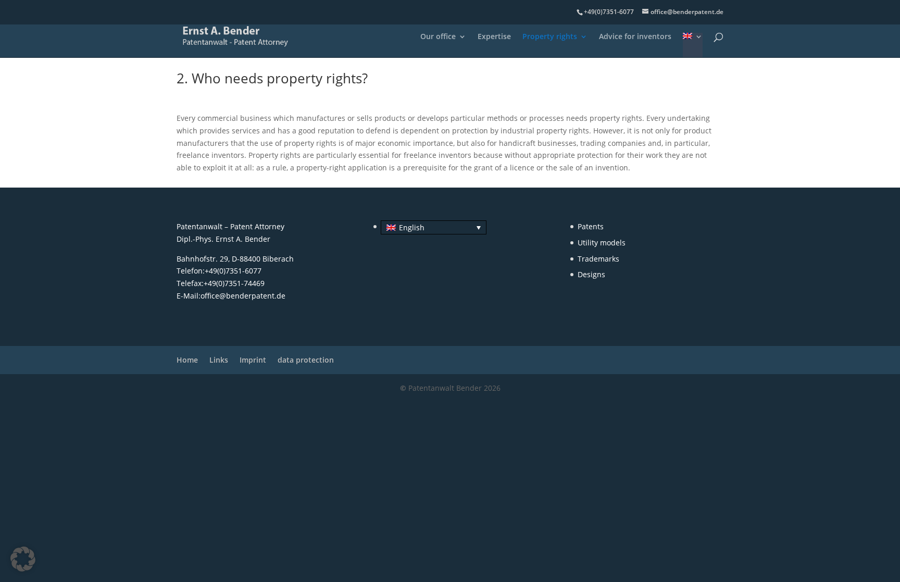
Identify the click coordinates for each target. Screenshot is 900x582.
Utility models (602, 242)
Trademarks (598, 259)
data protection (306, 360)
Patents (591, 226)
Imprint (253, 360)
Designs (591, 274)
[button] (23, 559)
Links (218, 360)
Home (187, 360)
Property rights (549, 37)
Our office (438, 37)
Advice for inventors (635, 37)
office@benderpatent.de (243, 296)
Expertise (494, 37)
